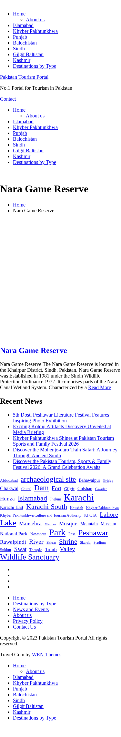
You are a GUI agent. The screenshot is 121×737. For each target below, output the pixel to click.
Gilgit (69, 488)
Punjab (20, 37)
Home (19, 13)
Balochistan (25, 42)
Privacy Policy (28, 621)
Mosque (68, 523)
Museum (108, 523)
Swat (20, 549)
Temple (35, 549)
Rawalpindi (13, 542)
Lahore (109, 514)
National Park (13, 533)
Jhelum (55, 499)
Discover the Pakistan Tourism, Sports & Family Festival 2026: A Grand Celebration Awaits (62, 464)
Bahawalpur (89, 480)
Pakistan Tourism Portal (24, 77)
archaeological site (48, 479)
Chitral (26, 489)
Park (57, 532)
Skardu (85, 542)
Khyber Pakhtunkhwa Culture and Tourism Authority (40, 515)
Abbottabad (9, 480)
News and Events (31, 609)
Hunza (7, 499)
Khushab (76, 508)
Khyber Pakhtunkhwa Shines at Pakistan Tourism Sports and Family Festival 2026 (63, 441)
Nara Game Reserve (33, 350)
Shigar (51, 542)
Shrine (68, 541)
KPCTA (90, 515)
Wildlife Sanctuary (29, 557)
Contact (8, 99)
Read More (99, 387)
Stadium (100, 542)
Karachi (79, 497)
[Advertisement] (60, 279)
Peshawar (93, 533)
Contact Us (24, 627)
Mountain (89, 523)
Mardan (50, 524)
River (36, 541)
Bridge (108, 480)
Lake (8, 522)
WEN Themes (46, 654)
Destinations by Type (34, 66)
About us (35, 19)
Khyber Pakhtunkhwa (35, 31)
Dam (41, 488)
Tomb (51, 549)
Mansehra (30, 523)
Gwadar (101, 489)
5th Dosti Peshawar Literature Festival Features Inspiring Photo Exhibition (61, 417)
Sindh (19, 48)
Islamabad (23, 25)
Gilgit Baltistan (28, 54)
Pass (72, 534)
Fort (56, 488)
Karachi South (46, 506)
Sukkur (5, 550)
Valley (67, 549)
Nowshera (38, 534)
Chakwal (9, 488)
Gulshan (84, 488)
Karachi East (11, 507)
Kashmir (21, 60)
